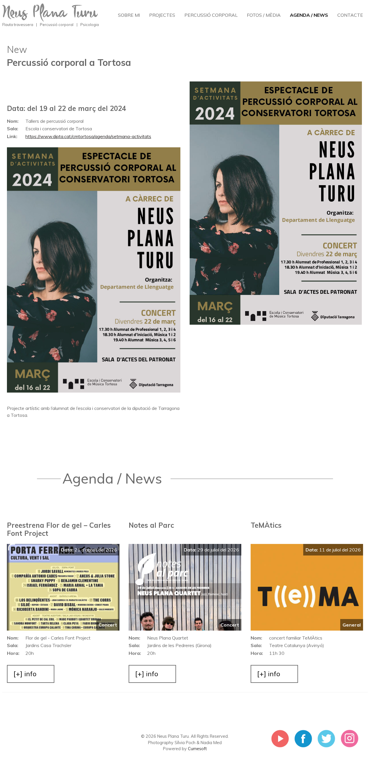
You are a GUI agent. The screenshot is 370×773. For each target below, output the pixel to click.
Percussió (211, 15)
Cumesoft (197, 748)
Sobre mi (129, 15)
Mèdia (264, 15)
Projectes (162, 15)
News (309, 15)
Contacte (350, 15)
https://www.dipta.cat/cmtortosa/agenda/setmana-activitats (88, 136)
